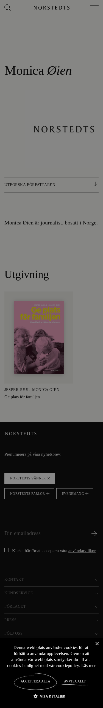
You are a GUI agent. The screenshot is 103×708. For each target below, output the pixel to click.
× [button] (97, 644)
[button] (51, 696)
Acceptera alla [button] (35, 681)
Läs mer (88, 665)
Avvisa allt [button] (74, 681)
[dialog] (51, 354)
